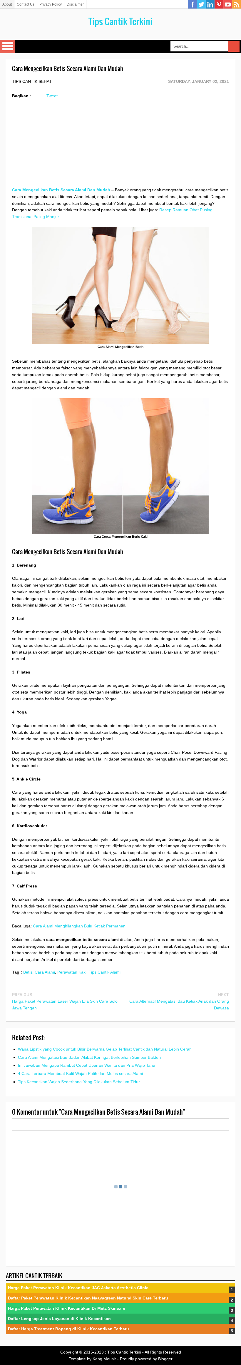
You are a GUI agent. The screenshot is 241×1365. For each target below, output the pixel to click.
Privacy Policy (50, 4)
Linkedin (210, 4)
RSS (236, 4)
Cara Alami (45, 972)
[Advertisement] (120, 145)
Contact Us (25, 4)
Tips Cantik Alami (104, 972)
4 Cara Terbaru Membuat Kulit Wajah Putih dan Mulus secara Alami (80, 1073)
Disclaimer (75, 4)
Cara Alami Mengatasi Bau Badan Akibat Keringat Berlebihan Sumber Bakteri (89, 1057)
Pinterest (219, 4)
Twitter (201, 4)
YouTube (227, 4)
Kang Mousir (104, 1358)
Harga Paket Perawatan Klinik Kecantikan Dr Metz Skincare (66, 1308)
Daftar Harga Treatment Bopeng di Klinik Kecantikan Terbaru (68, 1329)
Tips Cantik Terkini (120, 21)
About (7, 4)
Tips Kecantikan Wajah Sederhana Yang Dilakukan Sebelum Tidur (79, 1081)
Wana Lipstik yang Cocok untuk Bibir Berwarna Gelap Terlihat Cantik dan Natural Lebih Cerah (105, 1049)
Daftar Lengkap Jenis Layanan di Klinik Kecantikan (59, 1318)
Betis (27, 972)
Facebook (192, 4)
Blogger (165, 1358)
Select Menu (7, 46)
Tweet (52, 95)
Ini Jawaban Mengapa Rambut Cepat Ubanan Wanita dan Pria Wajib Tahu (86, 1065)
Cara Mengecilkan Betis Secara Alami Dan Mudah (61, 189)
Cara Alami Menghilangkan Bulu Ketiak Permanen (79, 926)
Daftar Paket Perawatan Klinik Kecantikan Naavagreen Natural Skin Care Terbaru (88, 1298)
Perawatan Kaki (71, 972)
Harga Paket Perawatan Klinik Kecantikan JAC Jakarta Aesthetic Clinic (78, 1287)
